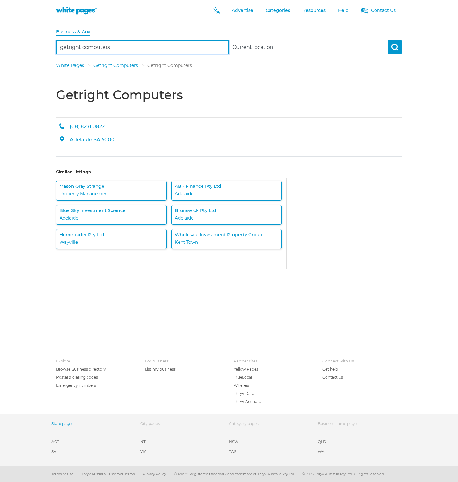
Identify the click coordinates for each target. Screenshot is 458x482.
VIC (143, 451)
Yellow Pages (246, 369)
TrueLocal (243, 377)
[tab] (75, 32)
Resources (314, 10)
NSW (233, 441)
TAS (232, 451)
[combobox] (142, 47)
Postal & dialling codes (77, 377)
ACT (55, 441)
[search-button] (395, 47)
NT (143, 441)
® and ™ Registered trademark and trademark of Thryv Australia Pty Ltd (234, 474)
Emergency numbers (76, 385)
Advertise (242, 10)
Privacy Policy (155, 474)
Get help (330, 369)
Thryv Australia (247, 401)
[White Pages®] (76, 10)
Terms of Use (62, 474)
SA (53, 451)
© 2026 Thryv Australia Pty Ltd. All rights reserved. (343, 474)
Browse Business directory (81, 369)
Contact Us (383, 10)
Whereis (241, 385)
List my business (160, 369)
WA (321, 451)
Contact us (332, 377)
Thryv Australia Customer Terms (109, 474)
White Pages (70, 65)
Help (343, 10)
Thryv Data (244, 393)
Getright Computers (116, 65)
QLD (322, 441)
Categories (278, 10)
